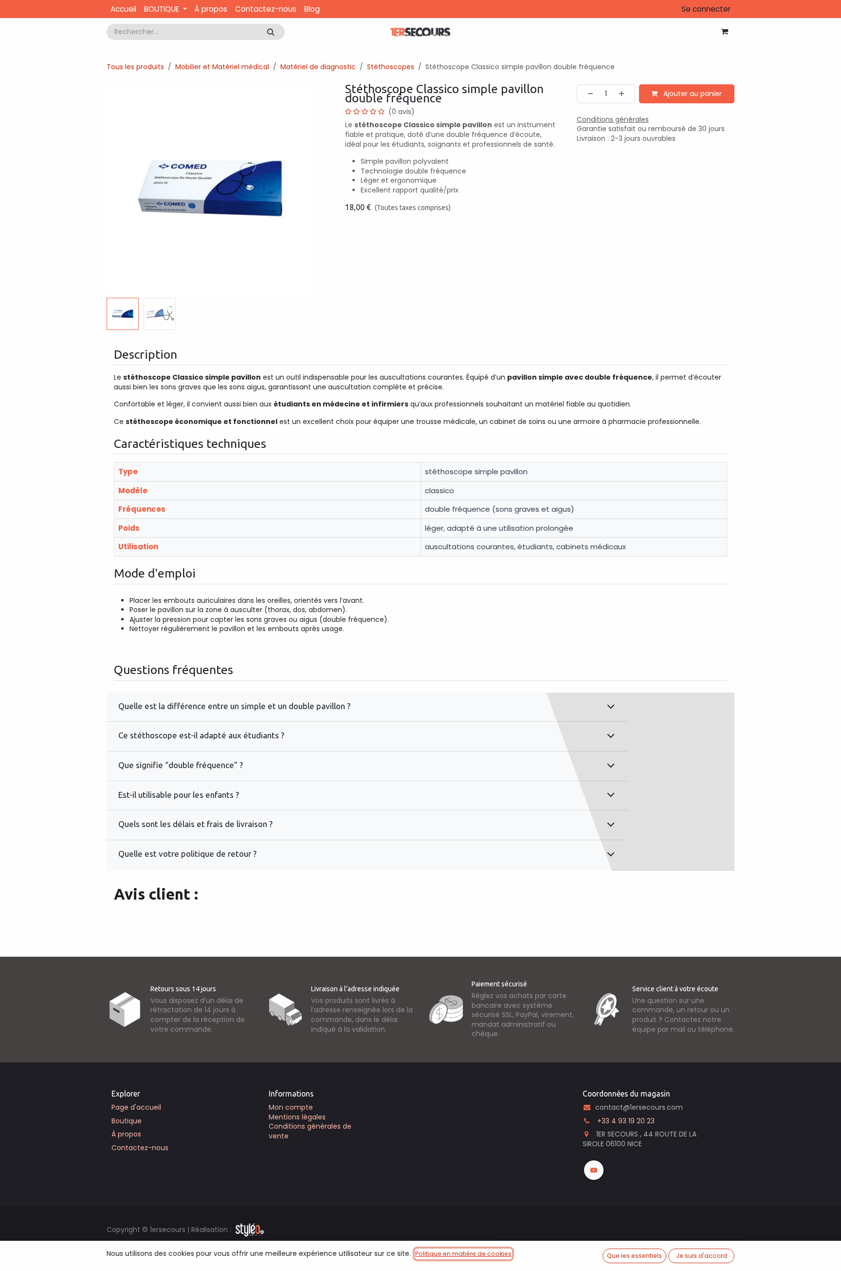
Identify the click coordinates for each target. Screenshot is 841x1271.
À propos (126, 1134)
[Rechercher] (271, 32)
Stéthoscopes (390, 67)
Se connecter (706, 9)
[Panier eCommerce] (724, 31)
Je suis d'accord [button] (701, 1256)
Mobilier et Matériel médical (222, 67)
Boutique (126, 1121)
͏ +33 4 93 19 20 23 (625, 1121)
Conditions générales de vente (310, 1131)
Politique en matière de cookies (463, 1254)
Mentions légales (297, 1117)
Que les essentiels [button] (634, 1256)
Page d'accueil (136, 1107)
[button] (117, 189)
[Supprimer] (587, 94)
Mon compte (291, 1107)
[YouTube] (593, 1170)
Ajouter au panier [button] (691, 93)
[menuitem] (123, 9)
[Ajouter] (624, 94)
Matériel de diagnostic (318, 67)
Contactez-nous (139, 1148)
